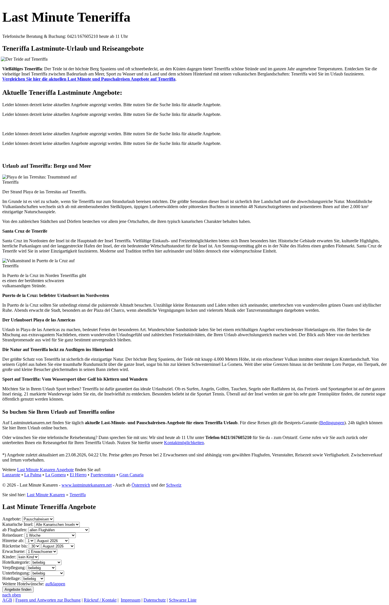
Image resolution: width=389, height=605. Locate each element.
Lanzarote (11, 474)
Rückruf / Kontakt (100, 600)
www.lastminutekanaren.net (87, 485)
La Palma (32, 474)
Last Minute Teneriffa (66, 16)
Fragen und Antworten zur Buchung (48, 600)
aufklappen (55, 583)
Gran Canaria (131, 474)
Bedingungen (332, 422)
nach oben (11, 594)
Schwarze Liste (182, 600)
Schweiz (173, 485)
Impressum (130, 600)
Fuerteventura (103, 474)
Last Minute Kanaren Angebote (45, 469)
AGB (7, 600)
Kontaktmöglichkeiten (184, 442)
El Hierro (78, 474)
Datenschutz (155, 600)
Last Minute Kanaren (46, 494)
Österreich (141, 485)
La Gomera (55, 474)
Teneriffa (77, 494)
